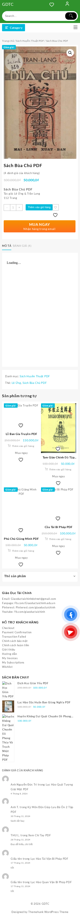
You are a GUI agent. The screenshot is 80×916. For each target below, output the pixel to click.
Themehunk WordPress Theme (48, 912)
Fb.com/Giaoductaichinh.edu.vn (35, 603)
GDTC (8, 4)
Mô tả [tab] (6, 245)
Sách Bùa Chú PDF (35, 382)
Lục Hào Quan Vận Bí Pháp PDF (51, 882)
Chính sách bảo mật (15, 641)
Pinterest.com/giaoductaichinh (35, 607)
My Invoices (10, 658)
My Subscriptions (13, 662)
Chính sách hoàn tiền (15, 645)
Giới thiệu (8, 649)
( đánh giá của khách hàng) (22, 173)
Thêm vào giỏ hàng (39, 207)
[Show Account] (67, 4)
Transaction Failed (14, 636)
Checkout (8, 628)
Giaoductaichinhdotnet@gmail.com (33, 598)
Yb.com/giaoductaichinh (29, 611)
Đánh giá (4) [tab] (22, 245)
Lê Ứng (16, 382)
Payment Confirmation (17, 632)
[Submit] (71, 16)
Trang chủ (8, 40)
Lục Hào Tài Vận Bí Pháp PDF (49, 858)
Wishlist (7, 666)
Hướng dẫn (9, 653)
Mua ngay (21, 453)
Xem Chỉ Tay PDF (39, 835)
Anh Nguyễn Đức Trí (24, 784)
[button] (70, 53)
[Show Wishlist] (53, 4)
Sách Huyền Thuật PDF (30, 40)
